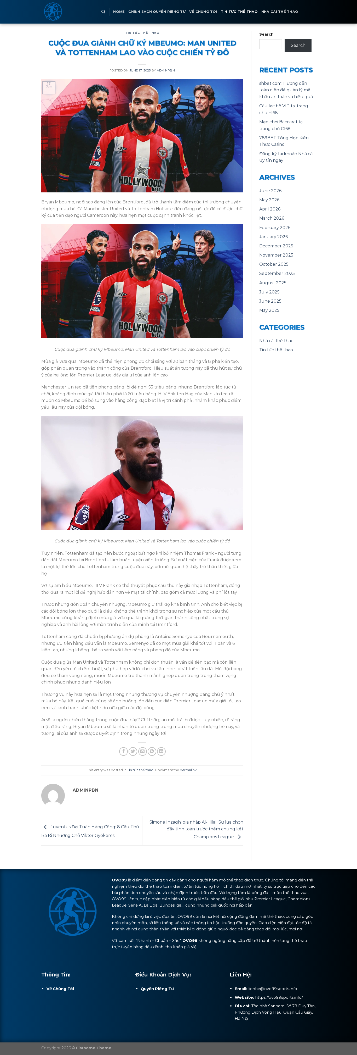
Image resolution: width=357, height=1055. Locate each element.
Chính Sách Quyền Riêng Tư (156, 12)
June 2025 (270, 301)
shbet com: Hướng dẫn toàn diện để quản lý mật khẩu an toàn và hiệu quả (286, 90)
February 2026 (274, 227)
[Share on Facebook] (123, 751)
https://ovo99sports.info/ (279, 997)
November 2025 (276, 255)
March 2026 (271, 218)
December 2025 (276, 245)
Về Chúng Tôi (203, 12)
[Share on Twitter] (133, 751)
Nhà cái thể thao (279, 12)
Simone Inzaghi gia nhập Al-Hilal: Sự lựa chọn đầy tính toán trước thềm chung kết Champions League (196, 830)
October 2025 (274, 264)
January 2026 (273, 236)
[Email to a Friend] (142, 751)
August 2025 (272, 282)
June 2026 (270, 190)
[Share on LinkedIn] (161, 751)
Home (119, 12)
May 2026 (269, 199)
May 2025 (269, 310)
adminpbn (166, 70)
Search (266, 34)
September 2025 (277, 273)
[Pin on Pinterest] (152, 751)
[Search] (103, 12)
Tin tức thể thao (239, 12)
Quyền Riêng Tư (157, 988)
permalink (188, 770)
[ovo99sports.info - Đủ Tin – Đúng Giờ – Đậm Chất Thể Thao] (67, 12)
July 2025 (269, 292)
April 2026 (269, 209)
